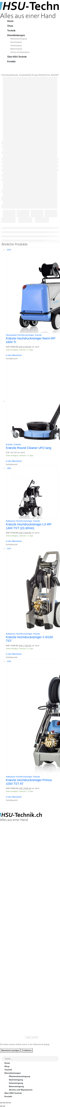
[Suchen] (57, 1058)
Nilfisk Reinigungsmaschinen (18, 956)
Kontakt (11, 61)
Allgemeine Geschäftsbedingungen (21, 977)
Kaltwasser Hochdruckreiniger (19, 521)
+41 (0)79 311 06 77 (9, 847)
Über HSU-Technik (17, 57)
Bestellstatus (10, 983)
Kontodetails (10, 1018)
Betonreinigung (16, 49)
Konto (7, 1004)
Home (10, 21)
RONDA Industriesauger (15, 963)
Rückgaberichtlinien (14, 980)
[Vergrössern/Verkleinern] (1, 1102)
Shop (10, 26)
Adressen (9, 1014)
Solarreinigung (16, 46)
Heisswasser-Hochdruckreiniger (20, 335)
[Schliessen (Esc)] (9, 1102)
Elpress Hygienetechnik (15, 959)
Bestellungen (10, 1008)
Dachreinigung (16, 42)
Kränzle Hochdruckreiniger (17, 953)
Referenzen (9, 987)
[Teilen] (7, 1102)
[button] (1, 1054)
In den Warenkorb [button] (14, 355)
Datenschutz (10, 994)
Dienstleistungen (16, 35)
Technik (11, 30)
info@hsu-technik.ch (10, 844)
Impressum (9, 990)
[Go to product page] (32, 401)
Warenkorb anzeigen (10, 1050)
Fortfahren (27, 1050)
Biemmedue (10, 966)
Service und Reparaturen (19, 52)
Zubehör (17, 444)
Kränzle (38, 335)
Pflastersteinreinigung (18, 39)
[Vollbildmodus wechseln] (4, 1102)
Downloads (9, 1011)
